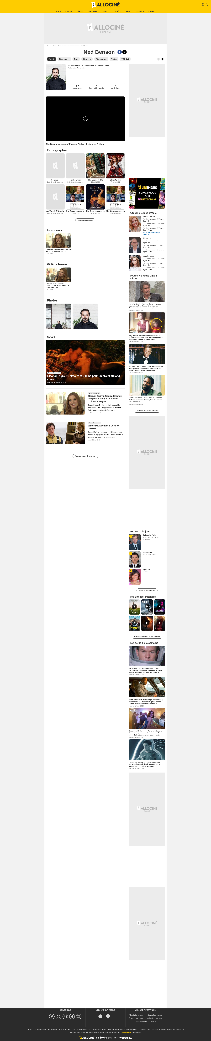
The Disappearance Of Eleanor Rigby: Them (95, 211)
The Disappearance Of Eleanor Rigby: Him (75, 211)
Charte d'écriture (144, 1029)
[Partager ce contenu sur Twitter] (124, 52)
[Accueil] (105, 5)
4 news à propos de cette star (85, 456)
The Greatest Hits (95, 180)
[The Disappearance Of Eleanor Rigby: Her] (115, 197)
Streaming (93, 11)
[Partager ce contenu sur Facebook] (119, 52)
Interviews (54, 230)
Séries (80, 11)
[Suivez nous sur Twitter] (59, 1016)
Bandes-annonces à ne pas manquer (147, 636)
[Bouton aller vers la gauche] (158, 59)
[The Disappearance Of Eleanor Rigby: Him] (75, 197)
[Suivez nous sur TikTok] (72, 1016)
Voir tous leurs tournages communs (151, 233)
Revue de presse (131, 1029)
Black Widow (115, 180)
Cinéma (68, 11)
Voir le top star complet (147, 590)
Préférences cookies (99, 1029)
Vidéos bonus (57, 264)
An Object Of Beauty (55, 211)
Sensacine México (142, 1021)
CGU (68, 1029)
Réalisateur (89, 65)
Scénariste (79, 65)
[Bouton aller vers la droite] (162, 59)
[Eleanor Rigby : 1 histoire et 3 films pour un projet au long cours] (85, 362)
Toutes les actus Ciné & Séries (147, 410)
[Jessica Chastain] (135, 224)
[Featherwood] (75, 166)
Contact (29, 1029)
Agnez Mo (146, 570)
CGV (73, 1029)
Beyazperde (133, 1018)
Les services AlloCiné (159, 1029)
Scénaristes (61, 46)
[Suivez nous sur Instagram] (66, 1016)
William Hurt (147, 238)
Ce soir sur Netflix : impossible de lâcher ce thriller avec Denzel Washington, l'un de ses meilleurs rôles (145, 400)
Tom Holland (147, 552)
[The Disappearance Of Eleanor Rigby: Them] (95, 197)
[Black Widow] (115, 166)
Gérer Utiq (172, 1029)
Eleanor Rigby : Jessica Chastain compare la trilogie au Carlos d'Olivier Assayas (105, 399)
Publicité (61, 1029)
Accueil (49, 46)
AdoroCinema (152, 1018)
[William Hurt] (135, 245)
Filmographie (57, 150)
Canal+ (151, 11)
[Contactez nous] (79, 1016)
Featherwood (75, 180)
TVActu (106, 11)
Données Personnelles (116, 1029)
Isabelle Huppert (149, 256)
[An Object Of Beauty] (55, 197)
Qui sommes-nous (40, 1029)
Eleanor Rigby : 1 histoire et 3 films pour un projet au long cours (83, 377)
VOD (128, 11)
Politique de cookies (84, 1029)
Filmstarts (133, 1015)
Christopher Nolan (149, 535)
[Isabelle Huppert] (135, 263)
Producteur (100, 65)
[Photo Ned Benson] (58, 316)
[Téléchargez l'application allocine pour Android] (109, 1016)
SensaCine (152, 1015)
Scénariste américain (73, 46)
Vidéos (118, 11)
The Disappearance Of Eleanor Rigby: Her (115, 211)
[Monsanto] (55, 166)
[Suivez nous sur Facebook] (52, 1016)
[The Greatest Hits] (95, 166)
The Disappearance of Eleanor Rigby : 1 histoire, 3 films (58, 250)
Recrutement (52, 1029)
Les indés (139, 11)
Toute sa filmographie (85, 220)
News (58, 11)
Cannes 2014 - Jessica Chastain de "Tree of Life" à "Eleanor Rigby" (57, 285)
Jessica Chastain (149, 216)
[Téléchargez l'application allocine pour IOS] (101, 1016)
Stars (54, 46)
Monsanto (55, 180)
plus (107, 65)
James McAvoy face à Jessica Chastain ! (103, 427)
